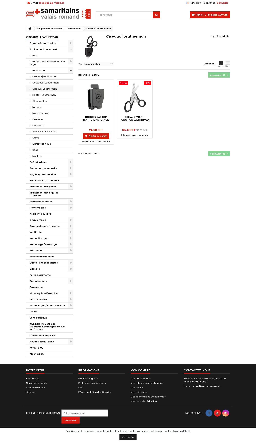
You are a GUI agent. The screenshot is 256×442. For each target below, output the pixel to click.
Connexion (222, 2)
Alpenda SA (37, 354)
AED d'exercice (38, 299)
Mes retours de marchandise (147, 383)
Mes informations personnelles (148, 396)
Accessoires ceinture (44, 131)
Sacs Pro (35, 269)
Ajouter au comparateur (97, 141)
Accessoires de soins (42, 256)
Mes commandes (141, 378)
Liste (227, 66)
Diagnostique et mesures (45, 226)
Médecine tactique (41, 201)
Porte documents (40, 275)
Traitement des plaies (43, 186)
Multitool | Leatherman (44, 76)
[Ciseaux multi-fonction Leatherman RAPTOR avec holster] (135, 97)
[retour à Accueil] (29, 28)
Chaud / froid (38, 220)
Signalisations (38, 281)
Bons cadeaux (38, 317)
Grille (220, 66)
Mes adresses (139, 392)
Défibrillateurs (38, 162)
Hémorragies (38, 207)
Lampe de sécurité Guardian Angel (47, 63)
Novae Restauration (42, 341)
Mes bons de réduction (144, 401)
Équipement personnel (43, 49)
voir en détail (181, 431)
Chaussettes (39, 101)
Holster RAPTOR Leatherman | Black (96, 118)
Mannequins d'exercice (43, 293)
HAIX (34, 55)
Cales (35, 137)
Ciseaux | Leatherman (44, 88)
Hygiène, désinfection (43, 174)
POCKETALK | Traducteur (44, 180)
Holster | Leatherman (44, 95)
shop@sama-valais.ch (206, 386)
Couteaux (37, 125)
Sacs (35, 150)
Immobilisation (39, 238)
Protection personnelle (43, 168)
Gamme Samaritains (43, 43)
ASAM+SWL (36, 347)
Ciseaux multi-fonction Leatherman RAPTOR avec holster (135, 120)
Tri (80, 64)
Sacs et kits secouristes (44, 262)
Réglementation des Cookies (94, 392)
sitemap (31, 392)
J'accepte (128, 437)
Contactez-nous (35, 387)
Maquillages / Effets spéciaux (47, 305)
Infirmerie (36, 250)
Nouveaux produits (36, 383)
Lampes (36, 107)
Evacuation (37, 287)
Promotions (32, 378)
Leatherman (39, 70)
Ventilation (36, 232)
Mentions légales (88, 378)
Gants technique (41, 143)
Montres (37, 156)
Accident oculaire (40, 213)
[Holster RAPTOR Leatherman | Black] (96, 97)
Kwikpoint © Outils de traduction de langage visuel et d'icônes (47, 326)
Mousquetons (40, 113)
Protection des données (92, 383)
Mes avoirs (137, 387)
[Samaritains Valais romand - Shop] (58, 13)
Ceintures (37, 119)
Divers (33, 311)
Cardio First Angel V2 (42, 335)
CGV (80, 387)
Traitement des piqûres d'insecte (44, 194)
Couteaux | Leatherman (45, 82)
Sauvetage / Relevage (43, 244)
